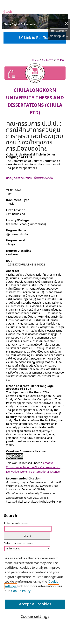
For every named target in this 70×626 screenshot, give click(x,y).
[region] (35, 588)
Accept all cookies (35, 604)
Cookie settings (35, 617)
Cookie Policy (21, 591)
